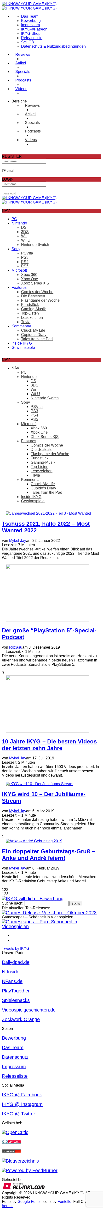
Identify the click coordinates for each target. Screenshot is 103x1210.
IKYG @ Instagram (22, 1104)
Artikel (20, 63)
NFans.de (12, 981)
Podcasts (23, 80)
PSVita (27, 253)
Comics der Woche (37, 292)
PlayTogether (16, 990)
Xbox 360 (29, 275)
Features (19, 287)
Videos (21, 89)
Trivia (25, 322)
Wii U (25, 240)
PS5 (25, 266)
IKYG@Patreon (34, 29)
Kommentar (21, 326)
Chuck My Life (33, 330)
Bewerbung (31, 21)
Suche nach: (12, 903)
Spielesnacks (16, 1000)
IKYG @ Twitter (18, 1113)
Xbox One (29, 279)
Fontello (64, 1202)
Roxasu (15, 647)
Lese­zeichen (32, 317)
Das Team (29, 16)
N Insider (11, 971)
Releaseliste (31, 38)
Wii (24, 236)
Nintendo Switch (35, 245)
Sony (15, 249)
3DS (25, 232)
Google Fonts (28, 1202)
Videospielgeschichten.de (29, 1009)
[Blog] (20, 1161)
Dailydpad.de (15, 962)
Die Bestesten (33, 296)
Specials (22, 72)
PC (14, 219)
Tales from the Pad (37, 339)
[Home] (29, 6)
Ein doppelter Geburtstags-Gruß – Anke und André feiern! (48, 854)
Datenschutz (15, 1057)
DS (24, 227)
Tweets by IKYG (15, 948)
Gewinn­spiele (23, 348)
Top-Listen (30, 313)
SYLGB (27, 42)
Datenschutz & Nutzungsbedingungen (53, 46)
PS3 (25, 257)
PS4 (25, 262)
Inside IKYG (21, 343)
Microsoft (19, 270)
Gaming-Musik (33, 309)
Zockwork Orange (21, 1019)
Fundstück (30, 305)
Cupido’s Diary (33, 335)
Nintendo (19, 223)
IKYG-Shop (30, 33)
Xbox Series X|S (35, 283)
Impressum (30, 25)
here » (7, 1206)
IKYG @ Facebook (22, 1094)
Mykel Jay (17, 541)
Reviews (22, 54)
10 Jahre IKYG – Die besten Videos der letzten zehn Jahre (49, 744)
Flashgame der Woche (40, 300)
